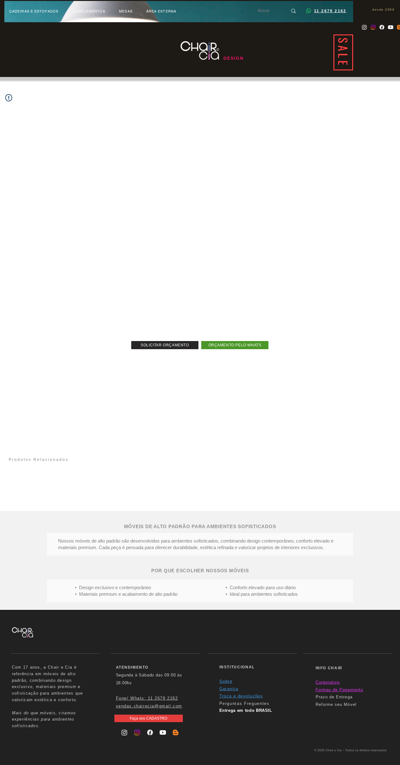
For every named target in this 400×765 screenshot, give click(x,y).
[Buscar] (293, 11)
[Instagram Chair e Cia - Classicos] (373, 27)
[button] (164, 345)
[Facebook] (382, 27)
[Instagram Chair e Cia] (364, 27)
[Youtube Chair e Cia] (391, 27)
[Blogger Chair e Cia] (175, 732)
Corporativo (328, 682)
